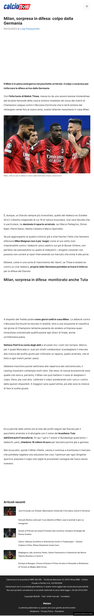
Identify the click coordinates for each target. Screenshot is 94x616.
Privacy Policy (47, 611)
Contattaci (65, 596)
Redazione (34, 611)
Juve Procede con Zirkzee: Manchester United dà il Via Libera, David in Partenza (54, 511)
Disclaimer (59, 611)
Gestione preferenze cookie (83, 614)
